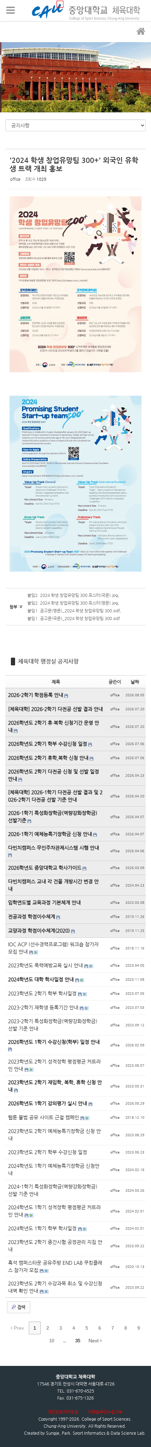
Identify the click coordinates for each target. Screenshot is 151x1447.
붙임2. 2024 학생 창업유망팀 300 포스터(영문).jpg (72, 602)
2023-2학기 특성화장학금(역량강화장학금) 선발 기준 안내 (52, 1024)
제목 (56, 681)
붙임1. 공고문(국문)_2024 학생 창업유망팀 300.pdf (73, 618)
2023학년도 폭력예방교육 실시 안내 (46, 965)
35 (77, 1340)
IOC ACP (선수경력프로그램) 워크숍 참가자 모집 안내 (53, 947)
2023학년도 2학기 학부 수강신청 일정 (47, 1152)
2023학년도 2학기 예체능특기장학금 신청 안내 (54, 1134)
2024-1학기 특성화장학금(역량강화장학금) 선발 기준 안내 (52, 1190)
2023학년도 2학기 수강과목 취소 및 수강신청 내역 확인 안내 (55, 1287)
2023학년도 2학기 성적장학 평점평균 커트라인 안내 (54, 1065)
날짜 (135, 681)
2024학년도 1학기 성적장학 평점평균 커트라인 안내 (54, 1210)
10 (51, 1340)
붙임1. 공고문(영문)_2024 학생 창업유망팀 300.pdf (73, 610)
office (15, 179)
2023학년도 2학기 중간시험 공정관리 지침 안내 (55, 1245)
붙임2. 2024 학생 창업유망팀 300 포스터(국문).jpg (72, 595)
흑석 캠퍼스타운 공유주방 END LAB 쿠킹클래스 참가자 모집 (55, 1266)
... (64, 1340)
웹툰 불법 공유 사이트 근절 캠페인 (44, 1117)
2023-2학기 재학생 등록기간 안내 (44, 1007)
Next (94, 1340)
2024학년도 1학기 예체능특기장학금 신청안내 (53, 1169)
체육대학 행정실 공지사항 (48, 661)
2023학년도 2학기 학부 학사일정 (43, 993)
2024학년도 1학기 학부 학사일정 (43, 1228)
